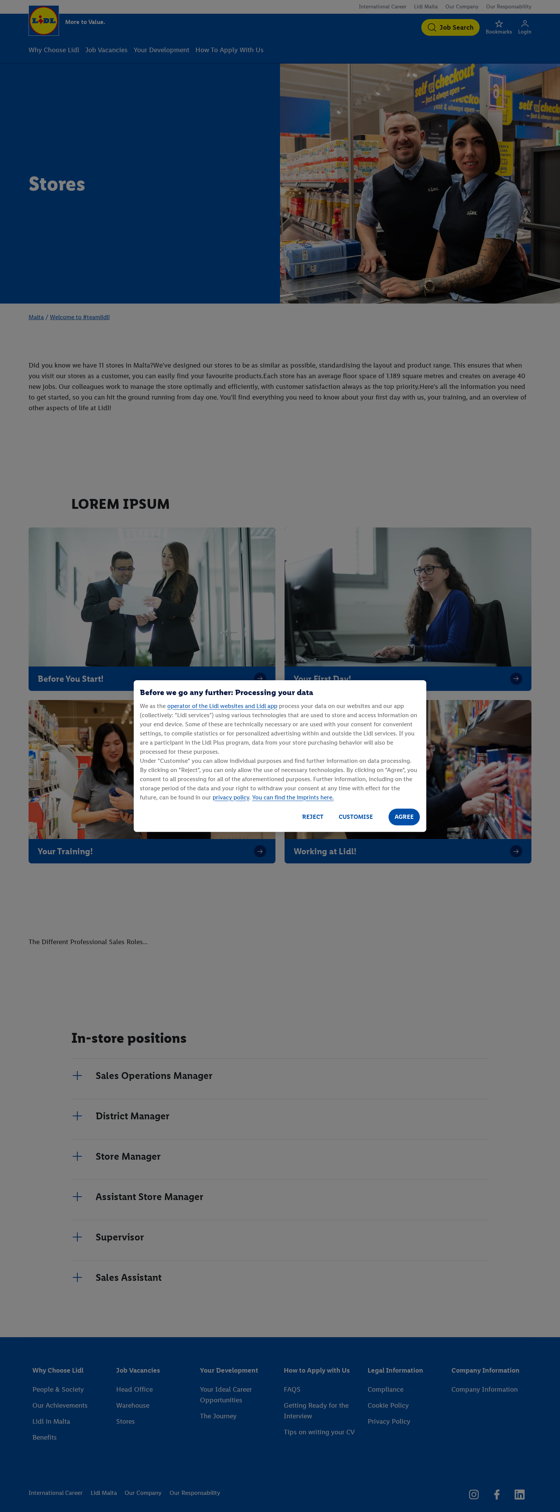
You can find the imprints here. (293, 797)
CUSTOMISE (356, 816)
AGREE (404, 816)
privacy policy (231, 797)
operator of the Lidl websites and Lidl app (222, 706)
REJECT (312, 816)
